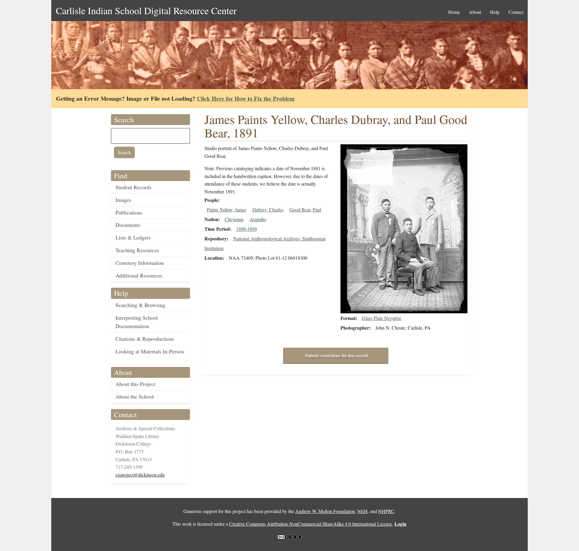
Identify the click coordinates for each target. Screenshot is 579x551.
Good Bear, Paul (305, 209)
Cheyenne (234, 219)
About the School (134, 396)
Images (123, 199)
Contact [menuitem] (515, 12)
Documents (127, 224)
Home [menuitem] (454, 12)
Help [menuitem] (494, 12)
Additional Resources (138, 275)
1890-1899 (246, 229)
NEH (362, 511)
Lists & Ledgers (133, 237)
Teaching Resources (137, 250)
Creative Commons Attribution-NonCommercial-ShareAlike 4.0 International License (310, 524)
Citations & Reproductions (144, 338)
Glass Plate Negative (381, 318)
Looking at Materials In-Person (149, 351)
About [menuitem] (475, 12)
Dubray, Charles (267, 209)
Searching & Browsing (140, 304)
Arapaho (258, 219)
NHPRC (386, 511)
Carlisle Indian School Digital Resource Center (146, 10)
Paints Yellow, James (226, 209)
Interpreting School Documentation (136, 322)
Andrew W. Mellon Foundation (325, 511)
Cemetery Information (139, 262)
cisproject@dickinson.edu (140, 474)
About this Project (135, 383)
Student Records (133, 187)
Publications (128, 212)
